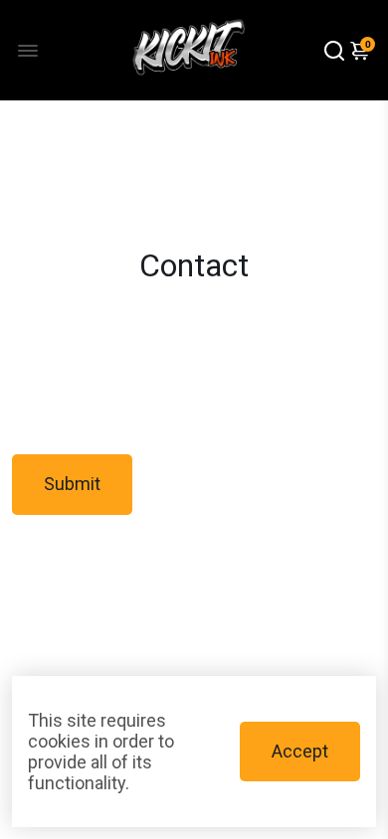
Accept (300, 751)
